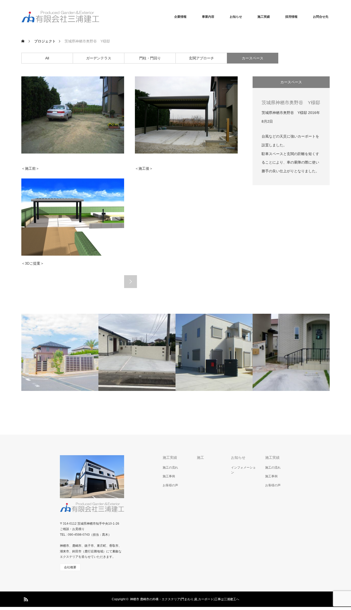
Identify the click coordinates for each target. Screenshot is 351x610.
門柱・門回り (150, 58)
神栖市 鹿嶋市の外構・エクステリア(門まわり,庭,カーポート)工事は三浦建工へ (184, 599)
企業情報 (180, 17)
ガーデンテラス (98, 58)
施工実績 (263, 17)
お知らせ (236, 17)
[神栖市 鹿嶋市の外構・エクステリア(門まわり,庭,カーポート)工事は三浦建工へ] (60, 17)
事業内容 (208, 17)
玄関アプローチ (201, 58)
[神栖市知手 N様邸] (59, 352)
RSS (25, 598)
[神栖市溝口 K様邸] (214, 352)
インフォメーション (243, 470)
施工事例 (169, 476)
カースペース (252, 58)
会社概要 (70, 567)
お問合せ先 (320, 17)
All (47, 58)
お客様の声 (170, 485)
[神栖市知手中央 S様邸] (137, 352)
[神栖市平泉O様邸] (291, 352)
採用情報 (291, 17)
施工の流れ (170, 467)
